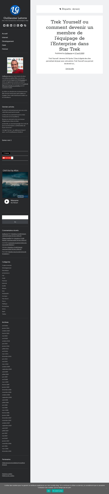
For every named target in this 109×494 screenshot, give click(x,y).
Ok (49, 491)
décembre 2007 (6, 418)
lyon (3, 291)
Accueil (4, 33)
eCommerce (5, 273)
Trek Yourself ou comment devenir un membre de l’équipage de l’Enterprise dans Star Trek (69, 35)
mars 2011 (5, 354)
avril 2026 (5, 325)
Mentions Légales (7, 474)
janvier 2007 (5, 441)
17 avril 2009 (79, 53)
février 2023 (5, 333)
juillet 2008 (5, 402)
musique (4, 296)
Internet (5, 37)
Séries (4, 309)
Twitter (4, 314)
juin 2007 (4, 433)
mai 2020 (4, 336)
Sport (3, 311)
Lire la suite (70, 69)
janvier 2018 (5, 346)
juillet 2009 (5, 374)
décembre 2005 (6, 451)
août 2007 (5, 428)
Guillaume (5, 234)
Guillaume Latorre (15, 18)
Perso (4, 301)
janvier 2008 (5, 415)
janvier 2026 (5, 328)
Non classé (5, 298)
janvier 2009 (5, 387)
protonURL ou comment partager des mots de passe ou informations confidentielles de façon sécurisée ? (15, 125)
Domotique (5, 270)
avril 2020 (5, 338)
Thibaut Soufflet (6, 238)
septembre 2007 (7, 425)
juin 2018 (4, 343)
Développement (8, 41)
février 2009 (5, 384)
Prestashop (5, 306)
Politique (4, 304)
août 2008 (5, 400)
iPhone (4, 288)
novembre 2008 (6, 392)
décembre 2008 (6, 389)
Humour (5, 49)
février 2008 (5, 413)
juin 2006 (4, 446)
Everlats (22, 80)
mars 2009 (5, 382)
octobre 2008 (6, 395)
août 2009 (5, 372)
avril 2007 (5, 438)
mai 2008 (4, 407)
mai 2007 (4, 436)
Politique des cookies (8, 475)
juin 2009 (4, 377)
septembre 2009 (7, 369)
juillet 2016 (5, 348)
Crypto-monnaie (6, 265)
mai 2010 (4, 361)
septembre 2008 (7, 397)
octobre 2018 (6, 341)
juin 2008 (4, 405)
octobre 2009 (6, 366)
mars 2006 (5, 448)
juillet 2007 (5, 430)
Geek (4, 45)
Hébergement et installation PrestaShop (13, 463)
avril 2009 (5, 379)
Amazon (4, 465)
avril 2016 (5, 351)
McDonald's (5, 293)
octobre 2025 (6, 331)
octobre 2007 (6, 423)
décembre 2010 (6, 356)
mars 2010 (5, 364)
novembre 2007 (6, 420)
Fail (3, 275)
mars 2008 (5, 410)
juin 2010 (4, 359)
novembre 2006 (6, 443)
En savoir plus (57, 491)
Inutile (4, 286)
